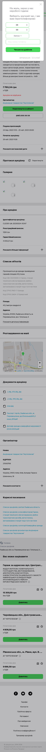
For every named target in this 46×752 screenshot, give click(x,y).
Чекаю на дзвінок (23, 49)
